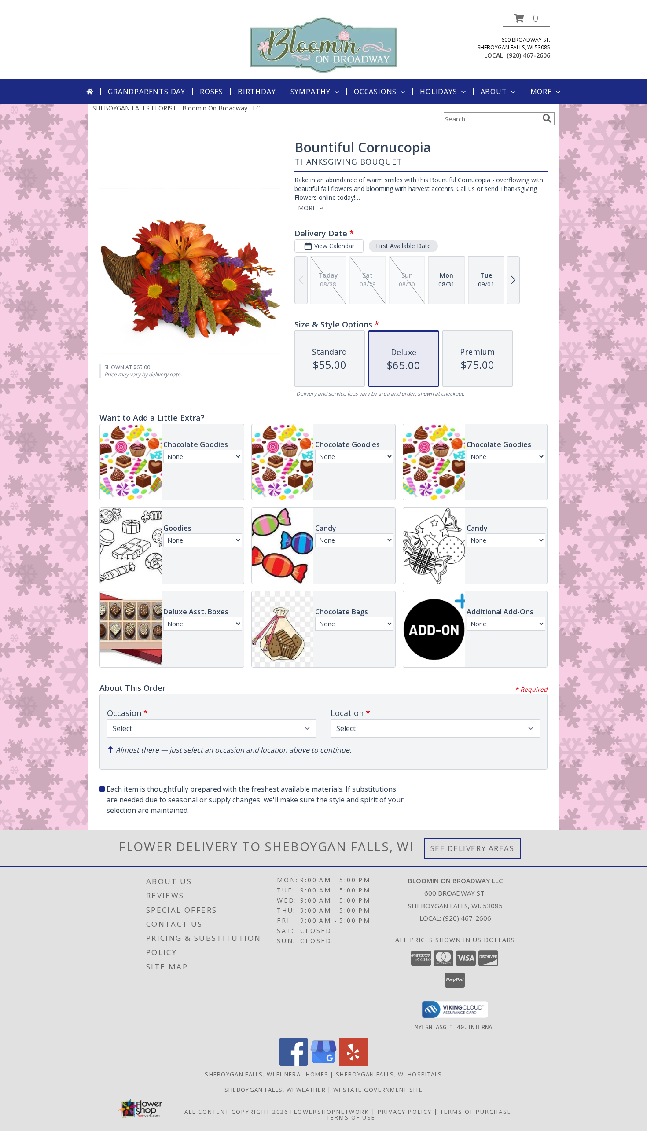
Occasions (375, 91)
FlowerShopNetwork (329, 1112)
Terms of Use (351, 1117)
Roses (211, 91)
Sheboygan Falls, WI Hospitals (389, 1074)
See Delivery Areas (472, 848)
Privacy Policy (405, 1112)
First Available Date (403, 246)
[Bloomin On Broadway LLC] (324, 44)
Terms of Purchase (475, 1112)
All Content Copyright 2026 (236, 1112)
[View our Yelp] (353, 1063)
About (494, 91)
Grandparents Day (146, 91)
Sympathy (310, 91)
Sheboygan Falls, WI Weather (275, 1090)
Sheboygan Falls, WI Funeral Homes (266, 1074)
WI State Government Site (378, 1090)
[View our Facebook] (293, 1063)
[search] (547, 118)
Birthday (257, 91)
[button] (526, 18)
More (541, 91)
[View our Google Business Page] (323, 1063)
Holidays (438, 91)
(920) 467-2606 (528, 55)
